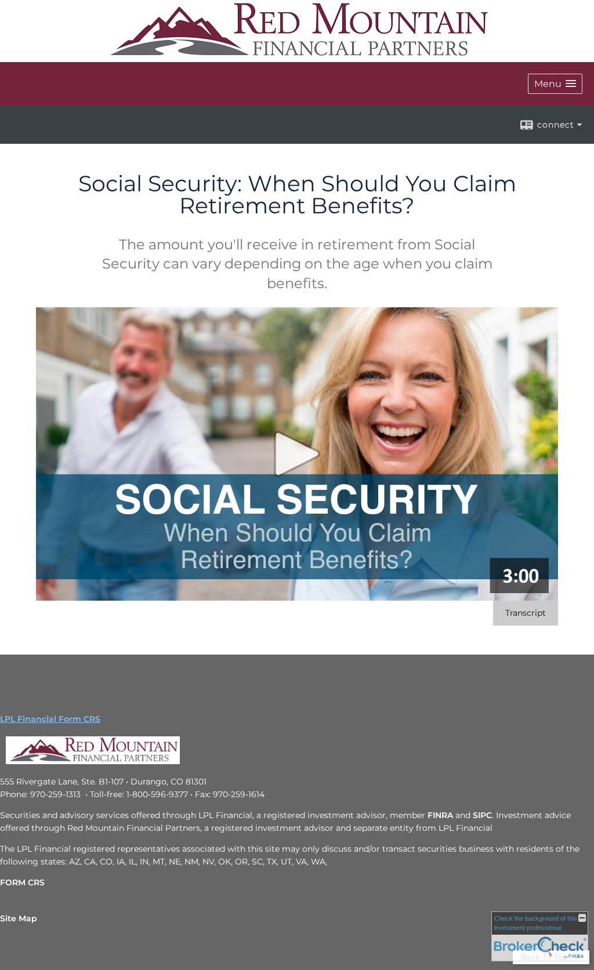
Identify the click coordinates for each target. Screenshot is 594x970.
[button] (555, 84)
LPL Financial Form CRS (50, 719)
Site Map (18, 918)
